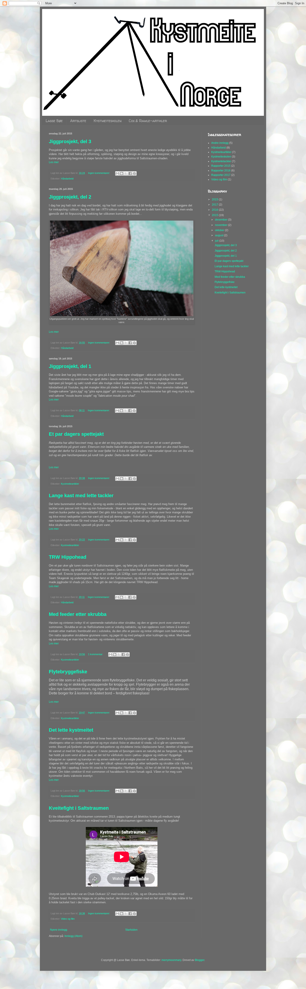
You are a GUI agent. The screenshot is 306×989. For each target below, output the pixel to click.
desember (221, 219)
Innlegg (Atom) (73, 936)
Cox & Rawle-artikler (148, 120)
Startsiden (131, 929)
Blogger (199, 960)
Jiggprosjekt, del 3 (70, 141)
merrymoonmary (171, 960)
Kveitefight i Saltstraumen (79, 808)
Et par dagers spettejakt (76, 434)
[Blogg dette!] (121, 173)
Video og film (68, 918)
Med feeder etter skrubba (77, 614)
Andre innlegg (219, 142)
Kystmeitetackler (221, 161)
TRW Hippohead (67, 557)
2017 (215, 204)
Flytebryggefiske (68, 671)
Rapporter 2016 (221, 170)
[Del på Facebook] (130, 173)
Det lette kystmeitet (71, 730)
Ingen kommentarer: (99, 173)
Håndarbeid (67, 178)
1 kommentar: (96, 654)
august (219, 235)
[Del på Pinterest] (134, 173)
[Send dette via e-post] (117, 173)
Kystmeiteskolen (107, 120)
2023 (215, 199)
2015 (215, 215)
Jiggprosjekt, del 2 (70, 197)
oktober (220, 230)
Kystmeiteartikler (70, 483)
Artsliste (78, 120)
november (221, 225)
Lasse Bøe (54, 120)
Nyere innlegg (58, 929)
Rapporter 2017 (221, 175)
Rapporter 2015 (221, 165)
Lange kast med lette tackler (81, 495)
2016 (215, 209)
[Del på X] (126, 173)
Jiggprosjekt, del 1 (70, 366)
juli (217, 240)
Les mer (54, 162)
